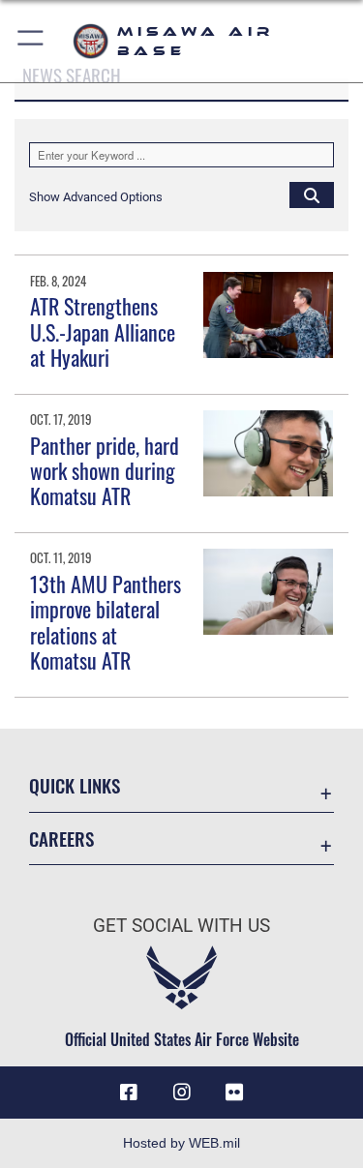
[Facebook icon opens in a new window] (128, 1092)
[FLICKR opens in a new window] (234, 1092)
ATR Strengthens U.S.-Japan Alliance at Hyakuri (102, 331)
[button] (31, 41)
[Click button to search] (311, 194)
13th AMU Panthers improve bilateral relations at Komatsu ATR (105, 621)
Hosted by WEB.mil (181, 1143)
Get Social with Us (181, 925)
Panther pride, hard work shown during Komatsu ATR (104, 471)
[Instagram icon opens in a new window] (182, 1092)
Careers (61, 838)
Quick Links (74, 785)
